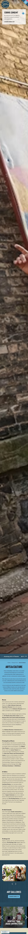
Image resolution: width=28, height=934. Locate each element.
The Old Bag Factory (14, 798)
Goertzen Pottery (6, 784)
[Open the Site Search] (19, 2)
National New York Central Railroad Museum (13, 717)
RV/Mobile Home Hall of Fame (11, 715)
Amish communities (16, 811)
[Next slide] (26, 656)
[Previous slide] (12, 884)
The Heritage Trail (11, 842)
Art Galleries (4, 772)
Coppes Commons (9, 795)
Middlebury (18, 765)
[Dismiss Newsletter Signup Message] (23, 13)
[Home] (5, 2)
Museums (4, 700)
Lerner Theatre (14, 750)
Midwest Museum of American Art (13, 729)
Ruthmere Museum (17, 708)
